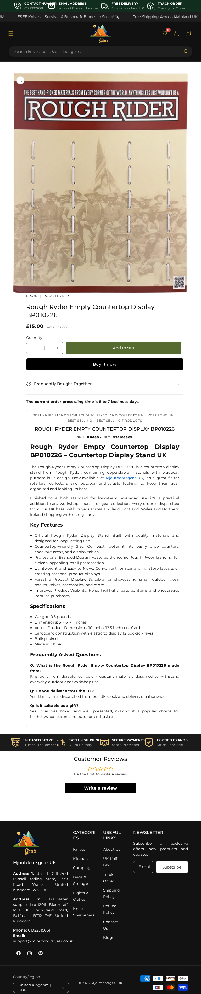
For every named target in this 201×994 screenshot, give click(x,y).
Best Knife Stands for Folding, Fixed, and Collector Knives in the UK (103, 415)
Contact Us (110, 925)
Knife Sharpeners (83, 911)
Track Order (108, 877)
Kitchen (80, 858)
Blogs (108, 937)
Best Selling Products (119, 420)
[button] (11, 33)
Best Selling (80, 420)
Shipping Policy (111, 893)
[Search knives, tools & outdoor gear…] (186, 51)
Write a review (100, 788)
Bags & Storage (80, 880)
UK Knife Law (111, 861)
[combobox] (97, 51)
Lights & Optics (80, 896)
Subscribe (171, 867)
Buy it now (104, 364)
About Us (112, 849)
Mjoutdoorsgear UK (124, 478)
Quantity (34, 337)
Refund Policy (109, 909)
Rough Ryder (56, 296)
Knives (79, 849)
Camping (81, 867)
